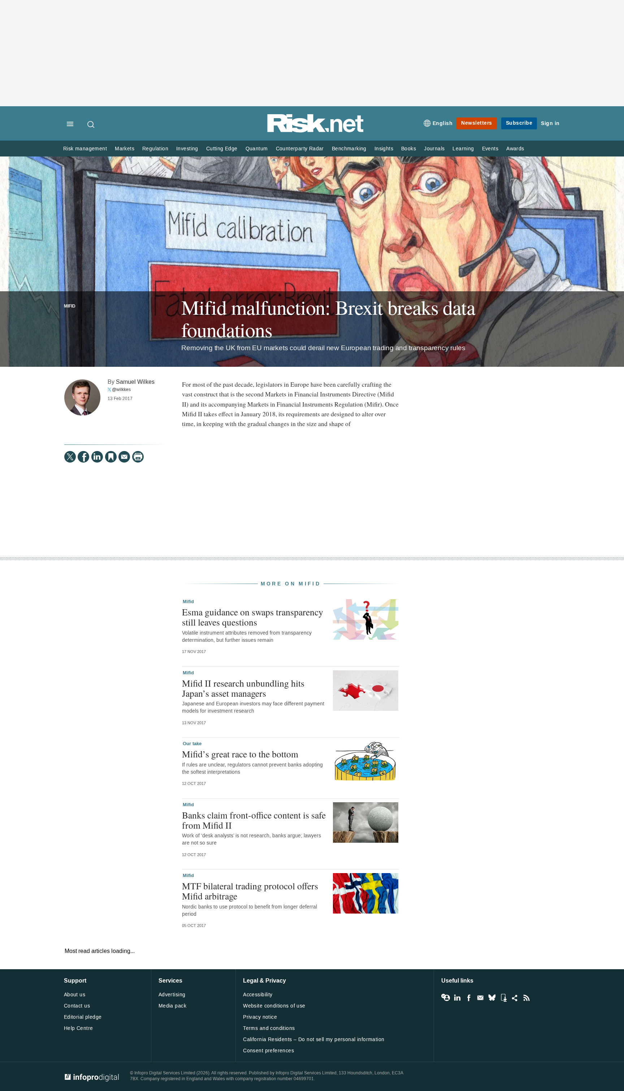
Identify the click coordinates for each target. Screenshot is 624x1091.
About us (74, 994)
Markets (124, 149)
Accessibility (257, 994)
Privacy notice (260, 1017)
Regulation (155, 149)
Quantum (257, 149)
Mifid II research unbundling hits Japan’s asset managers (243, 688)
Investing (187, 149)
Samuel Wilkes (135, 381)
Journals (434, 149)
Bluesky (492, 997)
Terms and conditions (269, 1028)
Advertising (172, 994)
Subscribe (519, 123)
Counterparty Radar (300, 149)
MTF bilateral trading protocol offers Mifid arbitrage (250, 891)
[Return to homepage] (315, 131)
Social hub (515, 997)
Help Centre (78, 1028)
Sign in (550, 123)
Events (490, 149)
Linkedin (457, 997)
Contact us (77, 1005)
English (443, 123)
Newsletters (476, 123)
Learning (463, 149)
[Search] (91, 124)
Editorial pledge (83, 1017)
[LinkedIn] (97, 457)
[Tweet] (70, 457)
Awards (515, 149)
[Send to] (124, 457)
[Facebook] (83, 457)
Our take (192, 743)
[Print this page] (138, 457)
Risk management (85, 149)
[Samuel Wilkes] (82, 397)
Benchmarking (349, 149)
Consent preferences (268, 1050)
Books (408, 149)
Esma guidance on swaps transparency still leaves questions (252, 617)
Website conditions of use (274, 1005)
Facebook (468, 997)
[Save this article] (111, 457)
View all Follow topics (445, 997)
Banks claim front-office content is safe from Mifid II (254, 820)
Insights (383, 149)
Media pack (172, 1005)
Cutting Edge (222, 149)
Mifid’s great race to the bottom (240, 754)
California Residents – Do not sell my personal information (313, 1039)
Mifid (69, 306)
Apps (503, 997)
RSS (526, 997)
